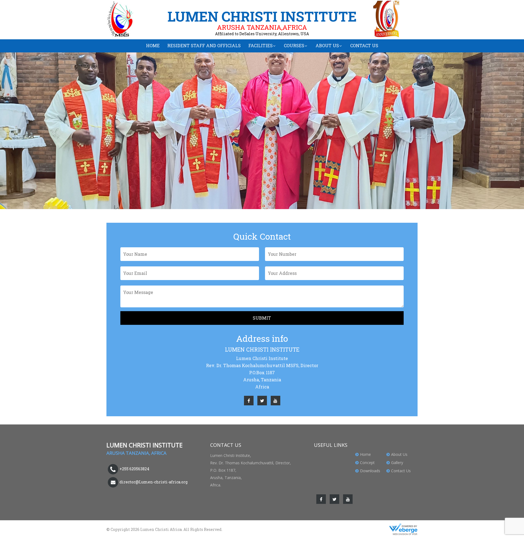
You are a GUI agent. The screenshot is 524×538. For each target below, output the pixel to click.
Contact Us (364, 45)
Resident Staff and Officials (204, 45)
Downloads (370, 470)
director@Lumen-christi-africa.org (153, 482)
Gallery (397, 462)
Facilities (260, 45)
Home (153, 45)
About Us (327, 45)
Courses (294, 45)
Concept (367, 462)
